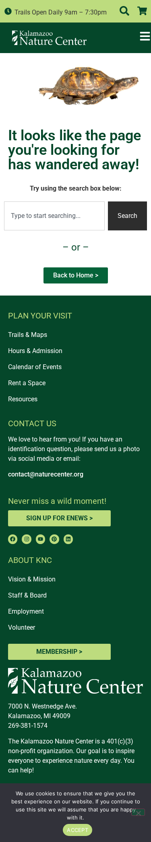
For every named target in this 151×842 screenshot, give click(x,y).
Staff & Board (27, 595)
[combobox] (54, 215)
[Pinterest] (54, 539)
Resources (22, 399)
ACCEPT (77, 830)
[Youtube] (40, 539)
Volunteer (21, 627)
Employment (26, 611)
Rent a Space (27, 383)
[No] (138, 812)
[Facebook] (12, 539)
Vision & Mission (32, 579)
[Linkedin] (68, 539)
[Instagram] (26, 539)
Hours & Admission (35, 351)
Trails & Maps (27, 335)
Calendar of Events (35, 367)
